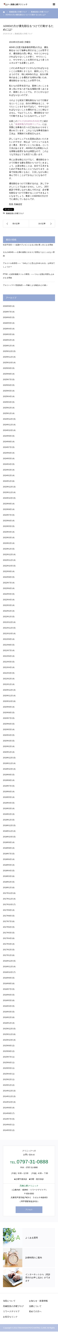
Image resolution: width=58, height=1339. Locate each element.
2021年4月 (7, 667)
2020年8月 (7, 713)
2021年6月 (7, 656)
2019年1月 (7, 820)
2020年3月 (7, 741)
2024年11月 (8, 425)
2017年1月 (7, 955)
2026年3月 (7, 334)
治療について (35, 1306)
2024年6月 (7, 453)
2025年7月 (7, 379)
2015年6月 (7, 1063)
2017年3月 (7, 944)
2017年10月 (8, 904)
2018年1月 (7, 888)
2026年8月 (7, 306)
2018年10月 (8, 837)
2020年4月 (7, 735)
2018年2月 (7, 882)
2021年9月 (7, 639)
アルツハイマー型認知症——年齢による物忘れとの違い (25, 285)
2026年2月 (7, 340)
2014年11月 (8, 1096)
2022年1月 (7, 617)
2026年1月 (7, 346)
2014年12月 (8, 1091)
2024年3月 (7, 470)
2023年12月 (8, 487)
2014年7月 (7, 1119)
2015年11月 (8, 1034)
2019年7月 (7, 786)
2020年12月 (8, 690)
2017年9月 (7, 910)
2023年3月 (7, 538)
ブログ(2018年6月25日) (28, 121)
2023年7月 (7, 515)
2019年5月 (7, 797)
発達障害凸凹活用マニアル (27, 124)
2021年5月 (7, 662)
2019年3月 (7, 808)
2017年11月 (8, 899)
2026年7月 (7, 312)
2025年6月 (7, 385)
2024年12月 (8, 419)
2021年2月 (7, 679)
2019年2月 (7, 814)
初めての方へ (35, 1311)
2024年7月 (7, 447)
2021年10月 (8, 634)
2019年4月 (7, 803)
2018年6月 (7, 859)
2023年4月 (7, 532)
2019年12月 (8, 758)
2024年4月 (7, 464)
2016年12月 (8, 961)
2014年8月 (7, 1113)
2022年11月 (8, 560)
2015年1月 (7, 1085)
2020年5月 (7, 729)
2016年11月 (8, 967)
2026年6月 (7, 317)
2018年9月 (7, 842)
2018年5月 (7, 865)
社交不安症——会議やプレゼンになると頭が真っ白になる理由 (28, 245)
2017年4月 (7, 938)
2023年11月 (8, 492)
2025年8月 (7, 374)
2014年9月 (7, 1108)
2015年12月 (8, 1029)
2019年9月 (7, 775)
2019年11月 (8, 763)
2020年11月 (8, 696)
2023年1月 (7, 549)
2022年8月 (7, 577)
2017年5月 (7, 933)
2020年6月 (7, 724)
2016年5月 (7, 1000)
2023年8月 (7, 509)
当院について (9, 1301)
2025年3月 (7, 402)
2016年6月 (7, 995)
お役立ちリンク (10, 1317)
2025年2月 (7, 408)
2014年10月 (8, 1102)
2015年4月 (7, 1074)
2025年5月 (7, 391)
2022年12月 (8, 554)
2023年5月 (7, 526)
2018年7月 (7, 854)
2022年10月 (8, 566)
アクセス (29, 1210)
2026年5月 (7, 323)
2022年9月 (7, 571)
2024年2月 (7, 475)
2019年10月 (8, 769)
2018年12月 (8, 825)
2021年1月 (7, 684)
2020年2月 (7, 746)
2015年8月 (7, 1051)
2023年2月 (7, 543)
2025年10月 (8, 363)
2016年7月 (7, 989)
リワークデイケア (11, 1311)
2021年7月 (7, 650)
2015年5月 (7, 1068)
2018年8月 (7, 848)
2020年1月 (7, 752)
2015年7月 (7, 1057)
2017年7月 (7, 921)
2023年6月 (7, 521)
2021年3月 (7, 673)
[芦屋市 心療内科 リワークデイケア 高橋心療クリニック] (15, 4)
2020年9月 (7, 707)
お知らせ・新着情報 (38, 1301)
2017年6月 (7, 927)
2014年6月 (7, 1125)
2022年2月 (7, 611)
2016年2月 (7, 1017)
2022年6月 (7, 588)
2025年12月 (8, 351)
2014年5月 (7, 1130)
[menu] (54, 4)
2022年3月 (7, 605)
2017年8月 (7, 916)
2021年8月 (7, 645)
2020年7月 (7, 718)
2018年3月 (7, 876)
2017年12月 (8, 893)
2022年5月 (7, 594)
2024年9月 (7, 436)
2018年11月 (8, 831)
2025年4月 (7, 396)
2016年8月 (7, 983)
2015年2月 (7, 1079)
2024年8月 (7, 442)
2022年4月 (7, 600)
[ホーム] (4, 12)
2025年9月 (7, 368)
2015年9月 (7, 1046)
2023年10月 (8, 498)
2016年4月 (7, 1006)
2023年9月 (7, 504)
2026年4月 (7, 329)
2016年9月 (7, 978)
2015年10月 (8, 1040)
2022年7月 (7, 583)
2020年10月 (8, 701)
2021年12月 (8, 622)
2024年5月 (7, 459)
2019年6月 (7, 792)
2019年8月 (7, 780)
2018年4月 (7, 871)
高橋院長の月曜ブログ (23, 34)
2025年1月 (7, 413)
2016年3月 (7, 1012)
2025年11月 (8, 357)
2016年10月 (8, 972)
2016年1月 (7, 1023)
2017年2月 (7, 950)
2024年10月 (8, 430)
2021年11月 (8, 628)
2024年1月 (7, 481)
